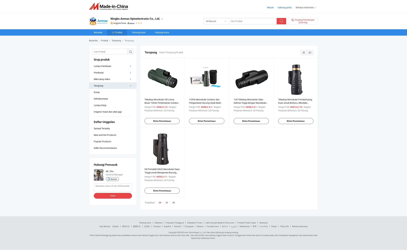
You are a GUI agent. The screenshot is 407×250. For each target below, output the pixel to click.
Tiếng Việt (284, 226)
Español (167, 226)
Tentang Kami (138, 32)
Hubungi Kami (162, 32)
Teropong (98, 85)
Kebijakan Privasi (194, 222)
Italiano (200, 226)
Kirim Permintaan (162, 121)
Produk (118, 32)
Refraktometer (101, 98)
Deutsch (177, 226)
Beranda (98, 32)
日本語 (147, 226)
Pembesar (99, 72)
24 (160, 202)
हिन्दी (254, 226)
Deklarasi (158, 222)
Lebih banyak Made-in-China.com (220, 222)
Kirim (112, 195)
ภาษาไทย (264, 226)
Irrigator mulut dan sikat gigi (108, 111)
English (115, 226)
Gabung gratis (285, 7)
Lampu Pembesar (102, 66)
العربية (233, 226)
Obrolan (113, 179)
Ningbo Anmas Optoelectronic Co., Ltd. (135, 18)
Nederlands (244, 226)
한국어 (225, 226)
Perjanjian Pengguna (175, 222)
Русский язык (213, 226)
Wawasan (263, 222)
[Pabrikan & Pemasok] (109, 6)
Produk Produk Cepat (247, 222)
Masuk (270, 7)
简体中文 (126, 226)
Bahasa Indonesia (300, 226)
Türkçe (274, 226)
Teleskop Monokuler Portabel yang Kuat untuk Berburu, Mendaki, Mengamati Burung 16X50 (295, 103)
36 (167, 202)
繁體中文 (137, 226)
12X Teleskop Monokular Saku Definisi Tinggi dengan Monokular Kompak (250, 103)
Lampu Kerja (100, 105)
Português (189, 226)
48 (173, 202)
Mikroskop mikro (102, 79)
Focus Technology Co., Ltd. (194, 232)
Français (157, 226)
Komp (97, 92)
